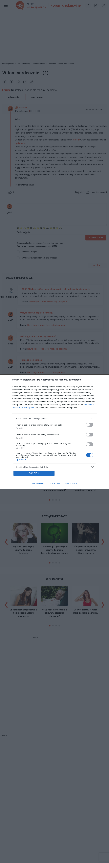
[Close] (103, 380)
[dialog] (54, 431)
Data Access (54, 483)
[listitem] (54, 418)
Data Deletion (38, 483)
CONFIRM (34, 473)
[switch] (89, 425)
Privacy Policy (70, 483)
